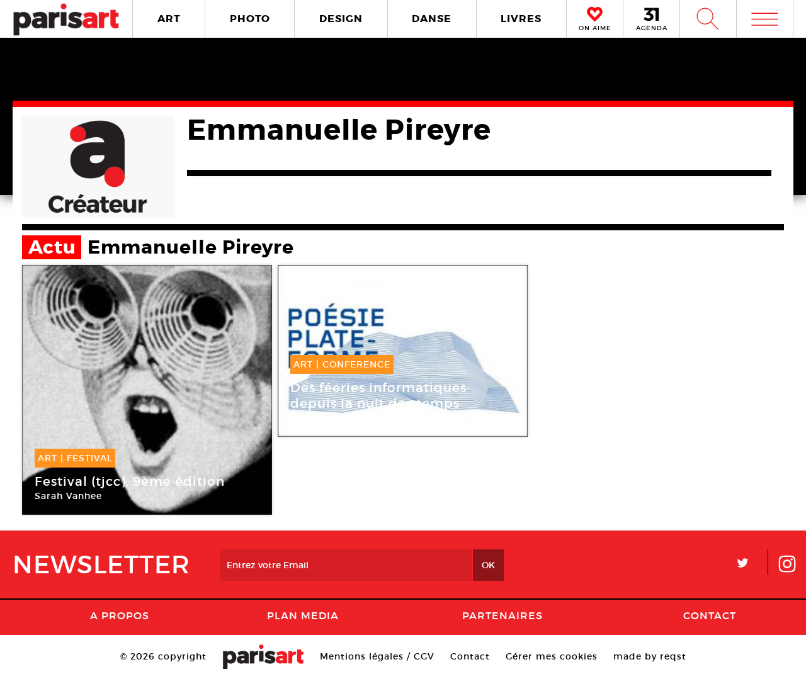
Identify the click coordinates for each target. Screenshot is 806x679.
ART (169, 18)
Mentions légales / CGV (377, 656)
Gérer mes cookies (552, 656)
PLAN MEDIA (303, 615)
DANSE (431, 18)
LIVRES (521, 18)
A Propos (119, 615)
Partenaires (502, 615)
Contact (709, 615)
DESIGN (341, 18)
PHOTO (250, 18)
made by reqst (649, 656)
